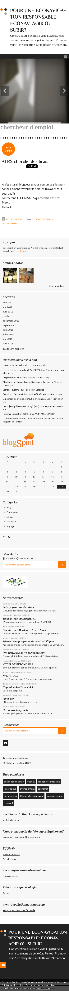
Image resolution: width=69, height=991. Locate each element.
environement (27, 788)
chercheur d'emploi (42, 219)
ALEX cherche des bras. (25, 161)
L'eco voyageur (10, 875)
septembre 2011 (11, 325)
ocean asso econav (14, 781)
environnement (55, 795)
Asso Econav (9, 858)
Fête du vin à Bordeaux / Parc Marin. (25, 630)
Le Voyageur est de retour (18, 607)
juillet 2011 (8, 334)
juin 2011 (7, 338)
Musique (11, 521)
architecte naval (11, 820)
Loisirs (10, 516)
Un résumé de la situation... (17, 365)
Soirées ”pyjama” (12, 389)
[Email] (5, 743)
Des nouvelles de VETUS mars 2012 (24, 652)
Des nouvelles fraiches (16, 710)
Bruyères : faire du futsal (15, 394)
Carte (7, 537)
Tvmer (6, 893)
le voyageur (10, 788)
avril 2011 (8, 343)
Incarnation (41, 365)
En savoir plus (43, 988)
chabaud (8, 803)
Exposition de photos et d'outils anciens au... (25, 398)
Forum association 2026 (15, 413)
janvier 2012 (9, 316)
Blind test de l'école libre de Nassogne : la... (25, 382)
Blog (9, 507)
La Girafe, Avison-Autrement (47, 394)
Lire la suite (22, 250)
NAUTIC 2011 (10, 675)
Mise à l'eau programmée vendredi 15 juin (28, 641)
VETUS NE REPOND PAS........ (20, 664)
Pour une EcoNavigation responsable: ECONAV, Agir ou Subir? (37, 938)
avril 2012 (8, 311)
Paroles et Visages (34, 389)
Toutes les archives (13, 348)
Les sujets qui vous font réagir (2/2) (21, 406)
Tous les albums (57, 286)
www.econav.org (11, 854)
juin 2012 (7, 307)
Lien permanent (14, 219)
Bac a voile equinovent (32, 795)
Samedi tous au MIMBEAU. (19, 618)
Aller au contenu (11, 2)
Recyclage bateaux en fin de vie (19, 910)
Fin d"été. (8, 698)
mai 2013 (7, 302)
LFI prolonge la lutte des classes (19, 377)
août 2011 (8, 329)
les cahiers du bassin (49, 781)
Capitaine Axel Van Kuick (18, 687)
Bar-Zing (44, 377)
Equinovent (12, 512)
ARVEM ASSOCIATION (44, 413)
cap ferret (43, 788)
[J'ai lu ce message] (65, 982)
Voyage (10, 526)
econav (31, 781)
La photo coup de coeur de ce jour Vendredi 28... (27, 418)
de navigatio (10, 795)
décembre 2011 (11, 320)
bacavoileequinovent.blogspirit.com (21, 837)
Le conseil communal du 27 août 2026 (22, 370)
